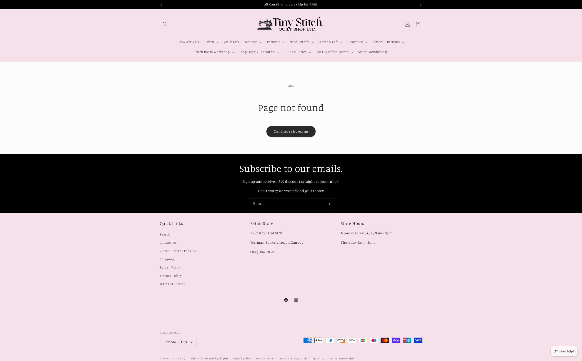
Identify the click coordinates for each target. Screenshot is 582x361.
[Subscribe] (328, 203)
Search (165, 234)
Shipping (167, 259)
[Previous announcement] (161, 4)
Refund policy (242, 358)
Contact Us (168, 242)
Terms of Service (172, 284)
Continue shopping (291, 131)
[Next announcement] (421, 4)
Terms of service (288, 358)
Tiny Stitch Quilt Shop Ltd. (186, 358)
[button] (165, 24)
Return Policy (170, 267)
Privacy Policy (171, 275)
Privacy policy (264, 358)
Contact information (342, 358)
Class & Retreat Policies (178, 251)
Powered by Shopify (216, 358)
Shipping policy (314, 358)
